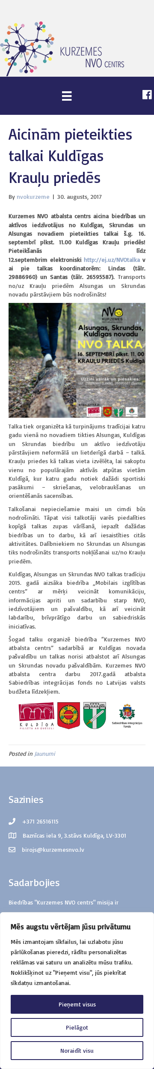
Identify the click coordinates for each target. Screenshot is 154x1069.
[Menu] (66, 96)
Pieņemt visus (77, 1004)
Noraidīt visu (77, 1050)
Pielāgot (77, 1027)
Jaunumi (44, 753)
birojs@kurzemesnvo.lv (53, 849)
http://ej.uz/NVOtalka (112, 259)
